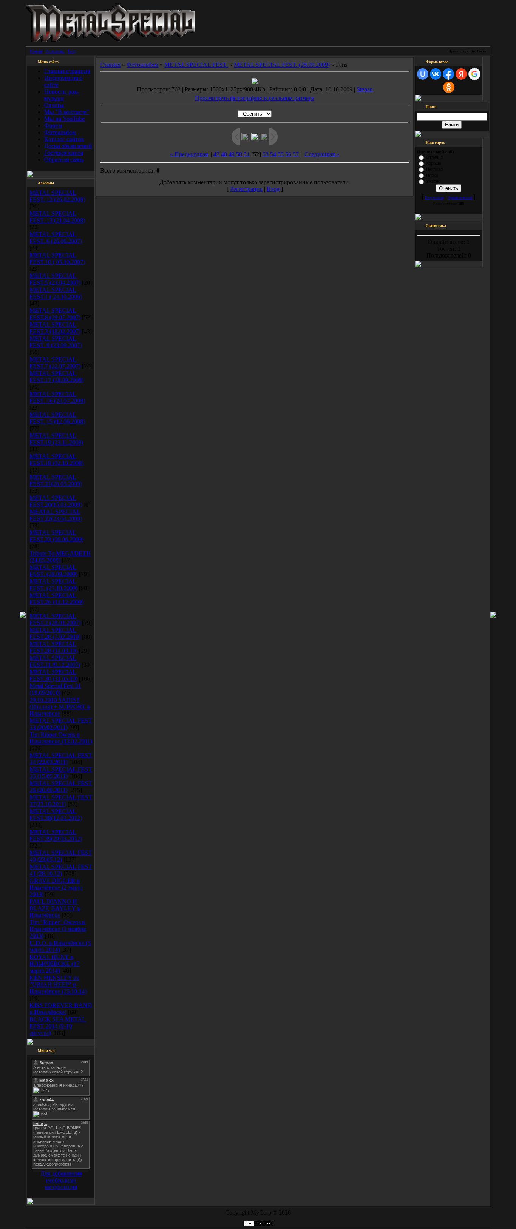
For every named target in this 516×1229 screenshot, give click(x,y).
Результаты (434, 198)
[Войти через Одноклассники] (448, 87)
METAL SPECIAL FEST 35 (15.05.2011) (60, 772)
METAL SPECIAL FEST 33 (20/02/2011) (60, 724)
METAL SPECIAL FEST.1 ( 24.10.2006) (55, 293)
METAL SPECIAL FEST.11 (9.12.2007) (54, 661)
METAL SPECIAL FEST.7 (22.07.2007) (54, 362)
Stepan (365, 89)
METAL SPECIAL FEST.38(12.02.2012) (55, 814)
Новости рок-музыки (61, 95)
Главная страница (67, 71)
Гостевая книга (63, 153)
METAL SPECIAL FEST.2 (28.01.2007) (54, 619)
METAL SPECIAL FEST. (196, 65)
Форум (53, 125)
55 (281, 154)
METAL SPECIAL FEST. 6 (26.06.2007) (55, 237)
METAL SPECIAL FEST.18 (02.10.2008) (56, 459)
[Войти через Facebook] (448, 74)
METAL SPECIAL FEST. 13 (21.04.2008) (57, 217)
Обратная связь (63, 159)
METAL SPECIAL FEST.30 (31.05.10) (53, 675)
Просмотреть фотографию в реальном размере (254, 98)
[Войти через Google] (474, 74)
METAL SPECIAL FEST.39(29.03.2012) (55, 835)
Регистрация (55, 51)
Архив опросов (460, 198)
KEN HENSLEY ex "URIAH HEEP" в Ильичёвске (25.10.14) (58, 985)
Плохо (432, 175)
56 (288, 154)
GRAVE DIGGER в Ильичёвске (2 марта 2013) (56, 887)
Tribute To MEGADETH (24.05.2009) (60, 556)
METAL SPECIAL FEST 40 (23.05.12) (60, 856)
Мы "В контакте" (66, 112)
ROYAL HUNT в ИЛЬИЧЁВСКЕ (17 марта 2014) (54, 964)
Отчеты (54, 105)
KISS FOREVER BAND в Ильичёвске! (60, 1008)
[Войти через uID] (422, 74)
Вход (72, 51)
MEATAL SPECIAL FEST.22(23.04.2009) (55, 515)
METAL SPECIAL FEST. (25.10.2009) (53, 584)
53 (266, 154)
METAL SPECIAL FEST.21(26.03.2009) (55, 480)
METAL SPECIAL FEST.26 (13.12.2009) (56, 598)
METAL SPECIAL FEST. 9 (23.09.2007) (55, 341)
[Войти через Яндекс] (461, 74)
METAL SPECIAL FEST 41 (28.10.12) (60, 870)
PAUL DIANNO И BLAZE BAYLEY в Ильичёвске (54, 908)
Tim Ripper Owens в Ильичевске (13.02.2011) (60, 738)
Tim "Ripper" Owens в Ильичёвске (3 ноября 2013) (57, 929)
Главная (36, 51)
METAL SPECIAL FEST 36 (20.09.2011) (60, 786)
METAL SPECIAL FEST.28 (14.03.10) (53, 647)
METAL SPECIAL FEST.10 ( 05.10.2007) (57, 258)
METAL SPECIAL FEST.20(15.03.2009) (55, 501)
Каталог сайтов (64, 139)
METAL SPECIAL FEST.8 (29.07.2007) (54, 314)
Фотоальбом (60, 132)
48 (224, 154)
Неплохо (434, 169)
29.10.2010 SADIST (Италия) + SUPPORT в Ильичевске (59, 707)
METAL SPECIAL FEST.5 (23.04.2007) (54, 279)
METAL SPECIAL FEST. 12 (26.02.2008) (57, 196)
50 (239, 154)
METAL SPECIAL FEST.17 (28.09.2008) (56, 376)
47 (216, 154)
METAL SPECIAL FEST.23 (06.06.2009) (56, 536)
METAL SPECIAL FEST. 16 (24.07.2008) (57, 397)
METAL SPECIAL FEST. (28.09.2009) (53, 570)
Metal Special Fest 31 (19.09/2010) (55, 689)
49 (232, 154)
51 (247, 154)
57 (296, 154)
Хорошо (433, 163)
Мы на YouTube (64, 119)
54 (273, 154)
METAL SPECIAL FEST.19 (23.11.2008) (56, 439)
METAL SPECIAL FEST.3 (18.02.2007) (54, 328)
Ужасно (433, 181)
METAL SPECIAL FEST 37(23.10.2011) (60, 800)
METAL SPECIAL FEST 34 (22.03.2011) (60, 758)
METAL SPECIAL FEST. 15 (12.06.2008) (57, 418)
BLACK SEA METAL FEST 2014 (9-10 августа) (57, 1026)
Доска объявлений (68, 146)
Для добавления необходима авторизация (61, 1180)
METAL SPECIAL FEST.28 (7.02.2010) (54, 633)
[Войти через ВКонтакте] (435, 74)
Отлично (434, 157)
